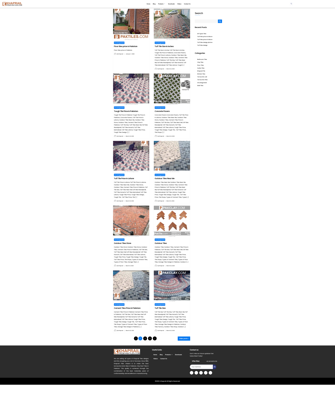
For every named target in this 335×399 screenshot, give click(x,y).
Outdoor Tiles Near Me (165, 178)
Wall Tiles (200, 85)
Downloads (171, 4)
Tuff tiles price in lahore (204, 36)
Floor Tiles (200, 65)
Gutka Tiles (200, 68)
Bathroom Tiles (202, 59)
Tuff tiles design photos (204, 42)
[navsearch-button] (291, 3)
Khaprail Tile (201, 71)
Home (148, 4)
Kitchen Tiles (201, 74)
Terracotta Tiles (202, 80)
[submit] (214, 367)
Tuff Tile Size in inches (164, 46)
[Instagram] (210, 372)
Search (199, 13)
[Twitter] (196, 372)
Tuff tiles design (202, 45)
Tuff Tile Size (160, 308)
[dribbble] (205, 372)
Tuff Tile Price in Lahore (124, 178)
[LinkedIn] (201, 372)
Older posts (183, 339)
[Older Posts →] (155, 338)
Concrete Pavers (162, 111)
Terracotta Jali (202, 77)
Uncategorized (119, 43)
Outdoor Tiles (161, 243)
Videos (179, 4)
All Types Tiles (201, 34)
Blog (154, 4)
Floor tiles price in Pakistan (125, 46)
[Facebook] (191, 372)
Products (160, 4)
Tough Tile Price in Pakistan (126, 111)
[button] (169, 355)
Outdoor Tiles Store (122, 243)
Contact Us (187, 4)
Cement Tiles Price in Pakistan (127, 308)
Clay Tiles (200, 62)
